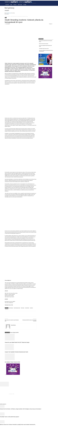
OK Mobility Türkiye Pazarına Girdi (12, 362)
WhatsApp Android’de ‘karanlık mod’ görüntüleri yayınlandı (29, 320)
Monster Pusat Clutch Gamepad (43, 43)
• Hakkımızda (45, 397)
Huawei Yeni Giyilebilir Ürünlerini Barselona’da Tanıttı (16, 352)
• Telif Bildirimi (49, 397)
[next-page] (5, 374)
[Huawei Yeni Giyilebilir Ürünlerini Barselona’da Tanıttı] (20, 347)
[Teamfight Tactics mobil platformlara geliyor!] (29, 414)
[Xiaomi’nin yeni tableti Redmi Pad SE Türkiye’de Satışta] (20, 337)
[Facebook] (11, 27)
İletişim (24, 4)
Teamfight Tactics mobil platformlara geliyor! (9, 416)
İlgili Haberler (7, 332)
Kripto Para (20, 4)
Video (11, 4)
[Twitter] (13, 27)
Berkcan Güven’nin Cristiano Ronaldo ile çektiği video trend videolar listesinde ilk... (18, 424)
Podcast (15, 4)
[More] (20, 27)
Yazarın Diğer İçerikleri (14, 332)
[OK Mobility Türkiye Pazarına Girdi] (20, 356)
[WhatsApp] (15, 27)
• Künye (41, 397)
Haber (9, 16)
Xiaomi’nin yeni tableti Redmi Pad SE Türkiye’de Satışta (17, 342)
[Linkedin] (18, 27)
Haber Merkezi (13, 325)
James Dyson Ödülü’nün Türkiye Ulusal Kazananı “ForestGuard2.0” (46, 51)
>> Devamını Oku (11, 393)
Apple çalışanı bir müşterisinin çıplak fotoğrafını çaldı (12, 320)
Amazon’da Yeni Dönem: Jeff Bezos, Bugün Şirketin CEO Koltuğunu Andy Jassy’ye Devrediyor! (20, 408)
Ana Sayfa (7, 4)
